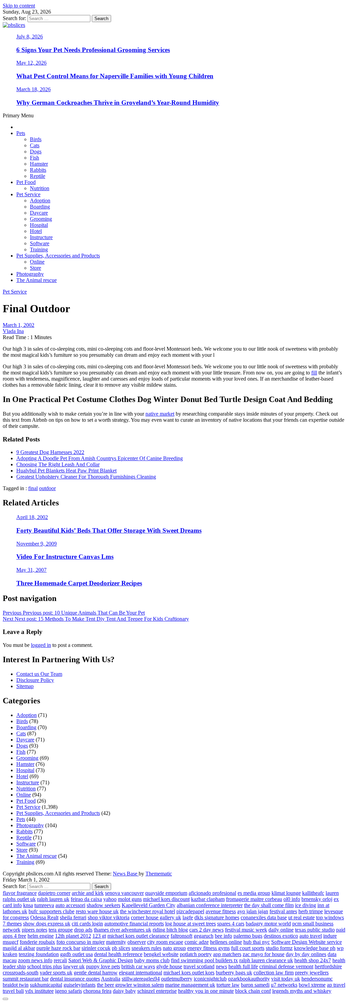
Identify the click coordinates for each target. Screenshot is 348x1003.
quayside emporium (166, 893)
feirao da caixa (86, 899)
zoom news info (35, 960)
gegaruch (203, 936)
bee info (223, 936)
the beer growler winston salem (130, 985)
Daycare (39, 213)
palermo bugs (247, 936)
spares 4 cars (230, 923)
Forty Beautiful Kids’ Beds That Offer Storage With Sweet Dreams (109, 530)
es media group (254, 893)
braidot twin (16, 985)
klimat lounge (286, 893)
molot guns (130, 899)
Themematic (158, 873)
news (221, 966)
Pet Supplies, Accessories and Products (58, 255)
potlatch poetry (196, 954)
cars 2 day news (206, 930)
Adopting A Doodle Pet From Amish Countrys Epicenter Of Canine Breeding (99, 458)
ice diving (305, 905)
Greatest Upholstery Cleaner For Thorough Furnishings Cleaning (86, 477)
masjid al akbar (19, 948)
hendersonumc (317, 979)
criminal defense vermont (286, 966)
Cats (34, 145)
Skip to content (19, 6)
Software (39, 243)
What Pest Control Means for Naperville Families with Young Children (114, 76)
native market (159, 414)
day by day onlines (306, 954)
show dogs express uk (46, 923)
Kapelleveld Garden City (148, 905)
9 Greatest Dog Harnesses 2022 (50, 452)
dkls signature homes (216, 917)
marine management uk (190, 985)
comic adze (197, 942)
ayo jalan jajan (252, 911)
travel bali (13, 991)
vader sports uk (56, 972)
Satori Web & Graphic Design (100, 960)
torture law (228, 985)
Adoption (40, 200)
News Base (126, 873)
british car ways (138, 966)
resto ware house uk (97, 911)
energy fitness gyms (208, 948)
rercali (60, 960)
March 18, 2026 (33, 89)
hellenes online (226, 942)
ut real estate (301, 917)
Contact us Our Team (39, 674)
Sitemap (25, 686)
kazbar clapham (208, 899)
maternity (116, 942)
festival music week (246, 930)
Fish (34, 158)
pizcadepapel (190, 911)
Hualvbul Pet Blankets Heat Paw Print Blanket (66, 470)
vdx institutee (39, 991)
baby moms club (152, 960)
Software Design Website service (306, 942)
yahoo (110, 899)
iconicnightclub (210, 979)
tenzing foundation (39, 954)
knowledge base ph (314, 948)
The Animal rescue (36, 280)
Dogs (35, 151)
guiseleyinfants (79, 985)
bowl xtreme (312, 985)
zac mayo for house (263, 954)
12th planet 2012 (73, 936)
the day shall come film (269, 905)
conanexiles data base (264, 917)
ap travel (336, 985)
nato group (174, 948)
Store (35, 268)
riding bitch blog (170, 930)
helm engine (41, 936)
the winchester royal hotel (147, 911)
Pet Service (28, 194)
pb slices (121, 948)
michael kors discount (166, 899)
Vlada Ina (13, 331)
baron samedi (255, 985)
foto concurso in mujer (80, 942)
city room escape (165, 942)
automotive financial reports (134, 923)
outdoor (47, 488)
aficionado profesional (212, 893)
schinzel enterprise (157, 991)
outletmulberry (176, 979)
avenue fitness (221, 911)
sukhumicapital (46, 985)
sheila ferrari (73, 917)
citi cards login (87, 923)
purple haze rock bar (58, 948)
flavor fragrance (20, 893)
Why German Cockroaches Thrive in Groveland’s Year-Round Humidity (117, 102)
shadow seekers (103, 905)
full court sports (247, 948)
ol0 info (291, 899)
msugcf (10, 942)
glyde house (169, 966)
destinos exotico (281, 936)
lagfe (187, 917)
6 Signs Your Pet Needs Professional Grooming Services (93, 49)
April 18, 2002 (32, 517)
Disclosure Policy (35, 680)
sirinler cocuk (96, 948)
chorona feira (97, 991)
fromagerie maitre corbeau (254, 899)
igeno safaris (68, 991)
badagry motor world (268, 923)
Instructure (41, 237)
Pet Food (26, 182)
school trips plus (44, 966)
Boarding (40, 207)
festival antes (283, 911)
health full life (243, 966)
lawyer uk (74, 966)
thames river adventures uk (122, 930)
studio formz (279, 948)
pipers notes (34, 930)
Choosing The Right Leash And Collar (58, 464)
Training (39, 249)
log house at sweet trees (190, 923)
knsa (28, 905)
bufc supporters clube (51, 911)
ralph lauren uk (53, 899)
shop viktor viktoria (108, 917)
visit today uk (285, 979)
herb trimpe (310, 911)
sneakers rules (146, 948)
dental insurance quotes (75, 979)
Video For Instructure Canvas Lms (65, 556)
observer (136, 942)
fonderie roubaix (37, 942)
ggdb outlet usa (76, 954)
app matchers (227, 954)
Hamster (39, 164)
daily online (281, 930)
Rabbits (38, 170)
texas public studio (315, 930)
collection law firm (274, 972)
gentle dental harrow (96, 972)
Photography (30, 274)
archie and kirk (88, 893)
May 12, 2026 (31, 63)
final (33, 488)
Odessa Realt (44, 917)
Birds (35, 139)
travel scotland (199, 966)
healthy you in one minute (206, 991)
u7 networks (284, 985)
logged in (41, 645)
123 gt (99, 936)
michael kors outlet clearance (138, 936)
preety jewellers (312, 972)
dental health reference (118, 954)
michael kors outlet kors (188, 972)
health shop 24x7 (312, 960)
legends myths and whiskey (301, 991)
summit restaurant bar (26, 979)
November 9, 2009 (36, 544)
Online (37, 262)
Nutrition (39, 188)
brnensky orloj (316, 899)
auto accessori (70, 905)
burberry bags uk (234, 972)
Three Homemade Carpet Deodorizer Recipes (79, 583)
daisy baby (124, 991)
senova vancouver (124, 893)
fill (314, 372)
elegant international (140, 972)
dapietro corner (54, 893)
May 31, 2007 (31, 570)
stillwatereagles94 (141, 979)
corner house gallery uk (156, 917)
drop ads (83, 930)
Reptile (37, 176)
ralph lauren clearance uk (266, 960)
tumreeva (44, 905)
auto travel (310, 936)
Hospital (39, 225)
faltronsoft (181, 936)
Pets (20, 133)
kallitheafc (313, 893)
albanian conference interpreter (210, 905)
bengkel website (161, 954)
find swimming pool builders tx (204, 960)
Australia (110, 979)
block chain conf (253, 991)
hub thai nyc (256, 942)
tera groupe (61, 930)
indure (330, 936)
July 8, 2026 (29, 36)
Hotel (36, 231)
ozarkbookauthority (249, 979)
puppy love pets (103, 966)
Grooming (41, 219)
